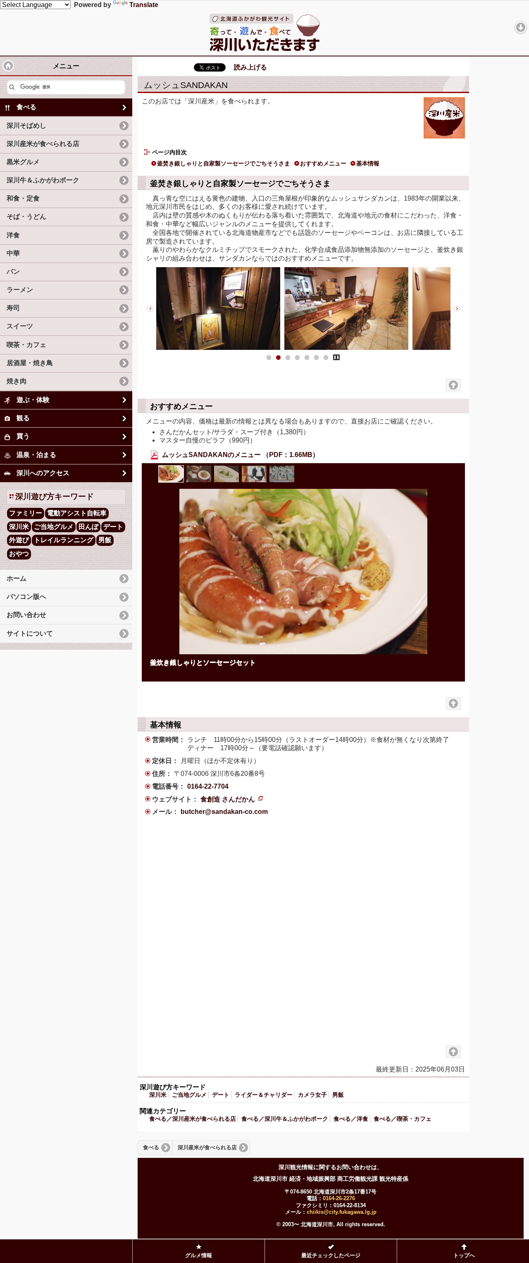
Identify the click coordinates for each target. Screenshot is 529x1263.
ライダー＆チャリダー (264, 1094)
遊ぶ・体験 (33, 399)
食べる (151, 1148)
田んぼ (88, 526)
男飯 (338, 1094)
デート (220, 1094)
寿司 (13, 307)
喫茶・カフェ (26, 344)
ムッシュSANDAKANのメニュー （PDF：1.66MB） (239, 454)
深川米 (158, 1094)
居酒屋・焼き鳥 (30, 362)
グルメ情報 (198, 1255)
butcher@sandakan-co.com (224, 811)
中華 (13, 253)
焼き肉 (16, 381)
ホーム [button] (8, 66)
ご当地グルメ (189, 1094)
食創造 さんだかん (231, 799)
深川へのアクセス (43, 472)
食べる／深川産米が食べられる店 (192, 1118)
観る (23, 417)
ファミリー (25, 513)
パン (13, 271)
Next (457, 308)
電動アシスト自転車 (77, 513)
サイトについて (30, 633)
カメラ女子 (312, 1094)
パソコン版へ (26, 596)
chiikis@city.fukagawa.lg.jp (341, 1212)
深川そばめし (26, 125)
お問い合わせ (26, 614)
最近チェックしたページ (330, 1255)
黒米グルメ (23, 161)
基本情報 (367, 163)
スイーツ (20, 326)
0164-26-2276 (339, 1198)
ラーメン (20, 289)
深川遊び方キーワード (54, 496)
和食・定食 (23, 198)
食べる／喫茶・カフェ (402, 1118)
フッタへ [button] (521, 27)
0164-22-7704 (208, 786)
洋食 (13, 235)
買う (23, 436)
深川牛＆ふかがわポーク (43, 180)
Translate (143, 4)
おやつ (19, 553)
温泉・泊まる (36, 454)
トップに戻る (453, 385)
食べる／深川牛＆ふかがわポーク (284, 1118)
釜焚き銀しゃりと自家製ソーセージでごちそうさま (223, 163)
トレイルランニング (63, 539)
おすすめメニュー (323, 163)
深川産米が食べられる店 (207, 1148)
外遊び (19, 539)
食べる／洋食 (351, 1118)
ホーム (16, 578)
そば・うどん (26, 216)
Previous (150, 308)
